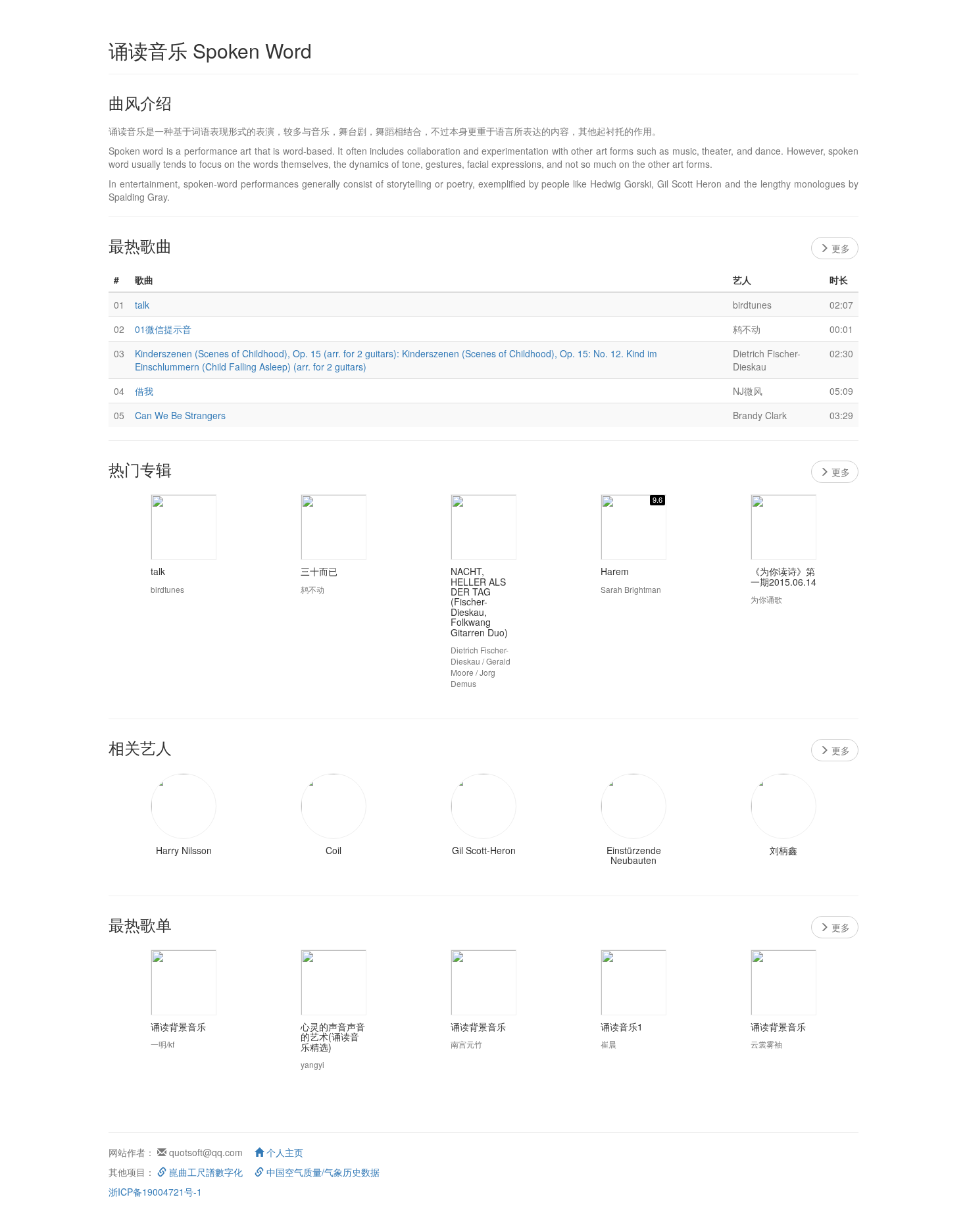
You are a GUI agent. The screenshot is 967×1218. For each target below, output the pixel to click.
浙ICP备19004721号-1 (155, 1191)
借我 (144, 390)
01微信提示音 (163, 329)
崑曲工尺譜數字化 (204, 1172)
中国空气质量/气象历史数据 (322, 1172)
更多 (839, 248)
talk (142, 304)
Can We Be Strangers (180, 415)
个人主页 (283, 1152)
